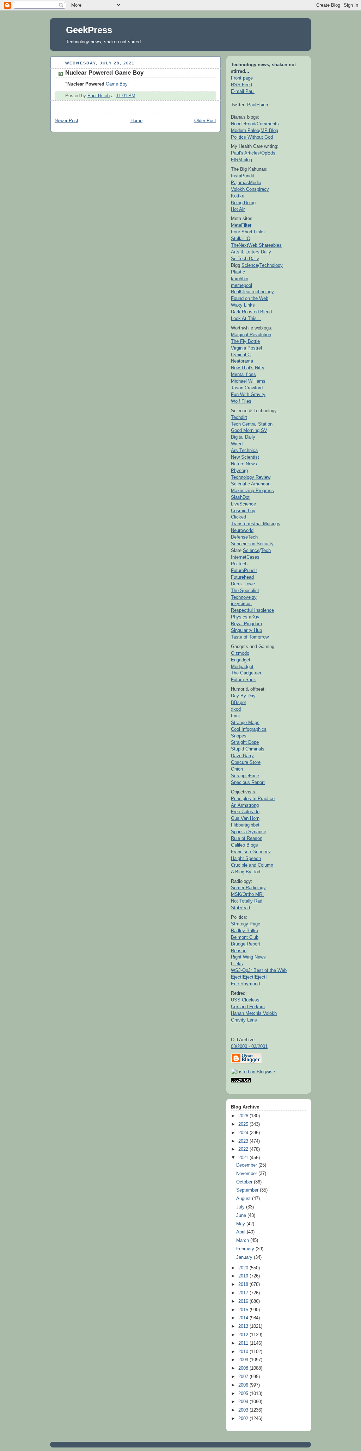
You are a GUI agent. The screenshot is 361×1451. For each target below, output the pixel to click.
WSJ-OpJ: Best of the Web (259, 970)
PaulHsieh (257, 104)
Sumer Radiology (248, 887)
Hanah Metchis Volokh (254, 1013)
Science (249, 265)
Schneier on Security (252, 543)
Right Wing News (248, 957)
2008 (244, 1368)
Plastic (238, 272)
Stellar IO (240, 238)
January (245, 1257)
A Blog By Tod (245, 871)
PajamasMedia (246, 182)
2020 (244, 1267)
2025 (244, 1124)
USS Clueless (245, 1000)
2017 (244, 1292)
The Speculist (245, 590)
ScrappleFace (245, 775)
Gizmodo (240, 653)
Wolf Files (241, 401)
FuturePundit (244, 570)
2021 (244, 1157)
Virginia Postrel (246, 348)
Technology (271, 265)
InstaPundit (242, 175)
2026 (244, 1115)
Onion (237, 769)
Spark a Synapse (248, 831)
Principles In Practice (253, 798)
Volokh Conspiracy (250, 189)
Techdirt (239, 417)
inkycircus (241, 603)
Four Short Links (248, 231)
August (244, 1198)
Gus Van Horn (245, 818)
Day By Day (243, 695)
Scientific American (250, 483)
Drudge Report (245, 944)
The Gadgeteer (246, 673)
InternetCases (245, 557)
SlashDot (240, 497)
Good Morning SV (249, 430)
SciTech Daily (245, 258)
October (245, 1182)
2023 (244, 1141)
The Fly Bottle (245, 341)
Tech (266, 550)
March (243, 1240)
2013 (244, 1326)
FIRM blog (241, 159)
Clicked (238, 517)
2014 (244, 1317)
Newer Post (66, 120)
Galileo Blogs (244, 845)
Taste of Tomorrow (250, 637)
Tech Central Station (252, 424)
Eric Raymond (245, 983)
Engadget (240, 659)
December (247, 1165)
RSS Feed (241, 84)
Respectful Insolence (252, 610)
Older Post (205, 120)
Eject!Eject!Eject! (249, 977)
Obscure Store (246, 762)
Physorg (239, 470)
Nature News (244, 463)
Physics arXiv (245, 617)
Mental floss (243, 374)
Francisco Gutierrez (251, 851)
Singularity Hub (246, 630)
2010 (244, 1351)
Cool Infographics (249, 729)
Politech (239, 563)
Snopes (238, 736)
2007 (244, 1376)
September (248, 1190)
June (241, 1215)
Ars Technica (244, 450)
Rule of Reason (246, 838)
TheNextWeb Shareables (256, 245)
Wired (237, 443)
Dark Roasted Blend (251, 311)
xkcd (236, 709)
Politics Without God (252, 137)
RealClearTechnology (252, 291)
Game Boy (117, 84)
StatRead (240, 907)
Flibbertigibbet (245, 825)
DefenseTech (244, 537)
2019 (244, 1276)
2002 (244, 1418)
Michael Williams (248, 381)
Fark (235, 715)
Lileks (237, 963)
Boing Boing (243, 202)
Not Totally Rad (246, 901)
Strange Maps (245, 722)
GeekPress (89, 30)
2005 (244, 1393)
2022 (244, 1149)
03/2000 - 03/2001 (249, 1046)
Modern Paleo (245, 130)
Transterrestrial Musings (255, 523)
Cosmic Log (243, 510)
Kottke (237, 196)
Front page (242, 78)
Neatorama (242, 361)
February (246, 1248)
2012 (244, 1334)
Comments (268, 123)
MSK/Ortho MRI (247, 894)
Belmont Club (244, 937)
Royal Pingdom (246, 623)
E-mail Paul (243, 91)
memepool (241, 285)
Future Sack (243, 679)
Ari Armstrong (245, 805)
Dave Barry (242, 755)
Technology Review (250, 477)
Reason (238, 950)
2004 (244, 1401)
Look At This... (246, 318)
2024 (244, 1132)
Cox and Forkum (248, 1006)
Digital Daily (243, 437)
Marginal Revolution (251, 334)
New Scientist (245, 457)
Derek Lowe (243, 583)
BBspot (238, 702)
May (241, 1223)
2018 (244, 1284)
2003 (244, 1410)
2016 (244, 1301)
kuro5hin (239, 278)
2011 (244, 1343)
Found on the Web (249, 298)
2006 (244, 1385)
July (241, 1207)
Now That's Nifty (247, 367)
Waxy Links (243, 305)
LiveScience (243, 504)
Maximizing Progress (252, 490)
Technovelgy (244, 597)
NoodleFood (243, 123)
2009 (244, 1359)
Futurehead (242, 577)
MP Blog (269, 130)
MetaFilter (241, 225)
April (241, 1232)
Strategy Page (245, 923)
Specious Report (248, 782)
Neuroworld (242, 530)
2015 (244, 1309)
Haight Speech (246, 858)
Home (136, 120)
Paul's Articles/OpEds (253, 153)
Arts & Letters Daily (251, 252)
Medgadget (242, 666)
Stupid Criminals (247, 749)
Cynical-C (241, 354)
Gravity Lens (244, 1020)
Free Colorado (245, 811)
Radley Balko (244, 930)
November (247, 1173)
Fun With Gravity (248, 394)
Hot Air (238, 209)
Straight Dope (245, 742)
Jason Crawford (247, 387)
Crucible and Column (252, 865)
